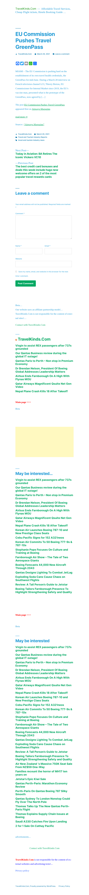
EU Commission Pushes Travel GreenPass (44, 104)
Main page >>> (23, 402)
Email (47, 246)
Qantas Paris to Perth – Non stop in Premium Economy (44, 362)
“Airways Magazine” (34, 124)
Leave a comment (62, 54)
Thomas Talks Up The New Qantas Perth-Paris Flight (42, 808)
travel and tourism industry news (31, 140)
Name (18, 246)
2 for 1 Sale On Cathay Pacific (34, 826)
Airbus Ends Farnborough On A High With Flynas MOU (42, 377)
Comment (20, 214)
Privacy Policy (64, 886)
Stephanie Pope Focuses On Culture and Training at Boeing (41, 551)
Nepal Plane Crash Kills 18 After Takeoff (41, 391)
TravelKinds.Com (25, 8)
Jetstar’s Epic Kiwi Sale (30, 779)
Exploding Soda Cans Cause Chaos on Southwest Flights (40, 578)
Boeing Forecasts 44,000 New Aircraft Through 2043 (40, 566)
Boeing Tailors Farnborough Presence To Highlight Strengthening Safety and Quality (43, 590)
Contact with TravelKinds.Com (30, 324)
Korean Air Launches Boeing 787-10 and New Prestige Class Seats (41, 531)
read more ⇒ (21, 116)
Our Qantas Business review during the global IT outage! (41, 355)
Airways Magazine (41, 109)
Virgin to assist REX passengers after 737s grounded (43, 347)
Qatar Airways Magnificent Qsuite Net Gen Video (43, 385)
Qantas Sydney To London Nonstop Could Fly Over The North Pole (42, 800)
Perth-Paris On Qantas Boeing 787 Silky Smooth (41, 792)
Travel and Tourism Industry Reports (32, 137)
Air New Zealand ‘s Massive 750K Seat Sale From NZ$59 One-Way (43, 765)
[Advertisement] (44, 442)
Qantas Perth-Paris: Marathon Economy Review (41, 785)
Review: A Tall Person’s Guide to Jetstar (41, 584)
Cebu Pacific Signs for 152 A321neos (39, 537)
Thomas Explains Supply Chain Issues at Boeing (41, 815)
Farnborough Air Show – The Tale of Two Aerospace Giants (41, 559)
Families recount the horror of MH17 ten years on (41, 773)
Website (18, 259)
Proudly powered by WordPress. (43, 886)
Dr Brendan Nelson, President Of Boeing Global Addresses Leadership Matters (41, 370)
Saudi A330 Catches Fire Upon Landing (41, 821)
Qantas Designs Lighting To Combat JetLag (43, 572)
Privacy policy (22, 870)
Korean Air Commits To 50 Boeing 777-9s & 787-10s (43, 543)
